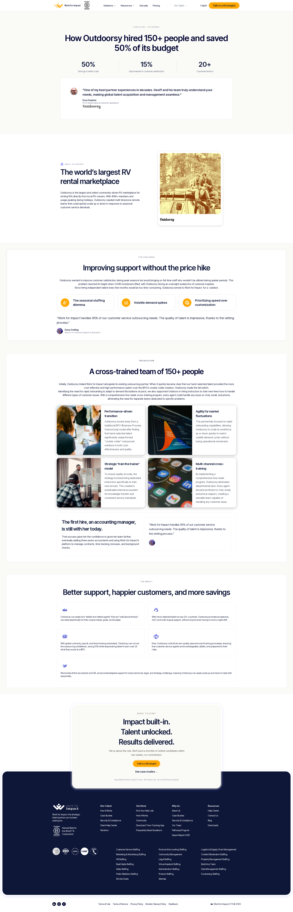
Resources (126, 5)
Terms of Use (104, 904)
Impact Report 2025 (181, 835)
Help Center (213, 810)
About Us (176, 810)
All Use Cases (122, 878)
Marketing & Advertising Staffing (131, 854)
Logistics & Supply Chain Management (218, 849)
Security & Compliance (110, 820)
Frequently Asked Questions (149, 830)
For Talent (179, 6)
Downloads (213, 825)
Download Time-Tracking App (150, 825)
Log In (204, 5)
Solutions (108, 5)
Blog (210, 820)
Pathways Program (180, 830)
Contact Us (213, 815)
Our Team (176, 825)
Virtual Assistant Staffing (170, 864)
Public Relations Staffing (127, 874)
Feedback (173, 904)
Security (143, 5)
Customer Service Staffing (128, 849)
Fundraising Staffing (210, 874)
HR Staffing (121, 859)
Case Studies (106, 815)
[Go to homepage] (67, 807)
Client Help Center (108, 825)
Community (141, 820)
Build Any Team (208, 864)
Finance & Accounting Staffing (172, 849)
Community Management (170, 854)
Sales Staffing (122, 869)
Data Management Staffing (213, 869)
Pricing (156, 5)
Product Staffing (166, 874)
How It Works (106, 810)
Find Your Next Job (145, 810)
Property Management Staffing (215, 859)
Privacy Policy (136, 904)
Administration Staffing (169, 869)
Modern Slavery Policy (156, 904)
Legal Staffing (165, 859)
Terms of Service (120, 904)
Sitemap (162, 878)
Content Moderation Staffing (214, 854)
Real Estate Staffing (125, 864)
